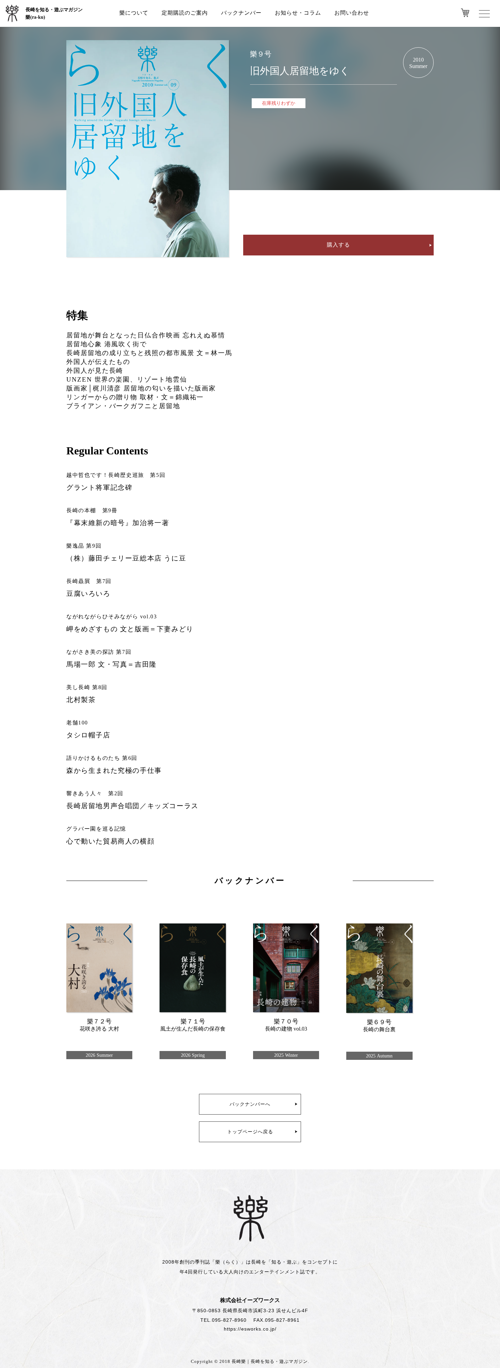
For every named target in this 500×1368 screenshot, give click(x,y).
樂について (133, 13)
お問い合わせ (351, 13)
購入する (338, 245)
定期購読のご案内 (185, 13)
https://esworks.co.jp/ (250, 1329)
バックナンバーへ (250, 1104)
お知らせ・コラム (298, 13)
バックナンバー (241, 13)
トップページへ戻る (250, 1131)
